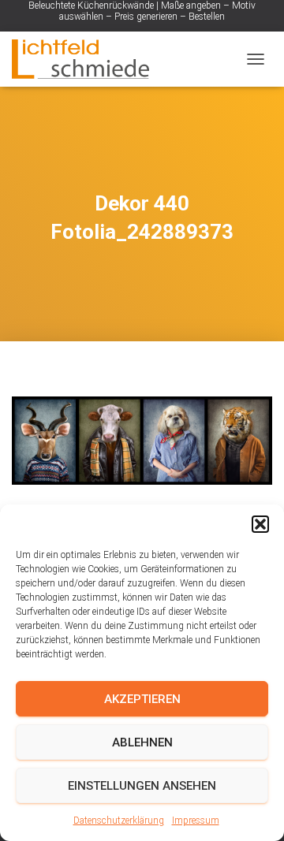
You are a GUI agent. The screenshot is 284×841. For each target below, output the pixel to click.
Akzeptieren (142, 699)
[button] (260, 524)
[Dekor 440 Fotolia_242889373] (142, 440)
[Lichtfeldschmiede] (86, 59)
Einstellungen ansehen (142, 786)
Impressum (195, 820)
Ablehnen (142, 742)
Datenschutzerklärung (118, 820)
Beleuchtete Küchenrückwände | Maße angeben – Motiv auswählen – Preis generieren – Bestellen (142, 11)
